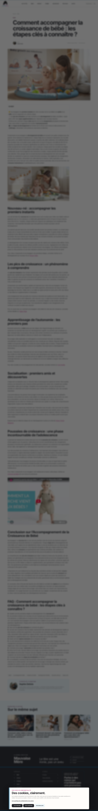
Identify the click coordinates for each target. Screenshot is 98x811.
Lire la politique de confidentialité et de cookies (23, 800)
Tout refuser (17, 805)
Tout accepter (28, 805)
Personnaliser (39, 805)
